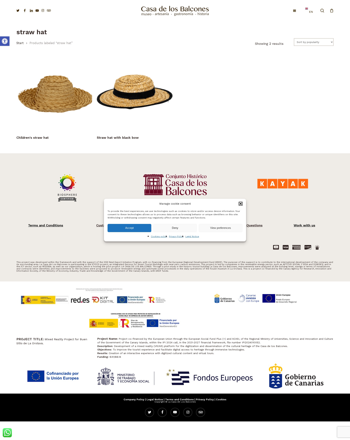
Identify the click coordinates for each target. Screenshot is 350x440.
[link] (4, 41)
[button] (240, 204)
